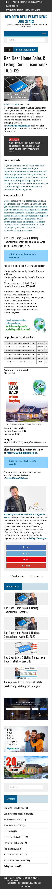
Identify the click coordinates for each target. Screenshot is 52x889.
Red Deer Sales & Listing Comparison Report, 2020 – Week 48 (24, 659)
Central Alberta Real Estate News (17, 813)
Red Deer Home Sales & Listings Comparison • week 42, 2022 (22, 634)
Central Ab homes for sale (14, 807)
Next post (35, 576)
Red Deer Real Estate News (14, 860)
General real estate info (13, 825)
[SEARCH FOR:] (26, 39)
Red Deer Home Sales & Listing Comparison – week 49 (21, 609)
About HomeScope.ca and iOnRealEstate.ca (27, 2)
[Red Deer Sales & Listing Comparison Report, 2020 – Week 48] (26, 653)
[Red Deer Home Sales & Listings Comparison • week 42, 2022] (26, 628)
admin (16, 104)
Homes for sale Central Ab (14, 837)
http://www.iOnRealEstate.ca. (22, 453)
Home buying (9, 831)
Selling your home (11, 866)
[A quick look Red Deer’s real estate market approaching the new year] (26, 677)
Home (7, 2)
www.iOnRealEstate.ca (18, 125)
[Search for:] (26, 787)
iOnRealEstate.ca (13, 177)
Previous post (18, 576)
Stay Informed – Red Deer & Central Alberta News (23, 10)
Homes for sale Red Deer (13, 842)
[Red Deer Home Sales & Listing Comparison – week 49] (26, 603)
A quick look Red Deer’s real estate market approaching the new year (23, 684)
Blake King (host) (12, 6)
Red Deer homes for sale (13, 854)
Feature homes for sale (13, 819)
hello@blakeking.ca (38, 538)
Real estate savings (11, 848)
